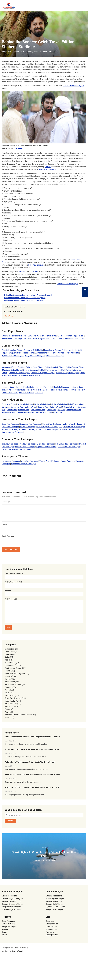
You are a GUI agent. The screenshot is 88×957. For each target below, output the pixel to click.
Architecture (9, 649)
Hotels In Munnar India (16, 390)
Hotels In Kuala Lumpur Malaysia (63, 390)
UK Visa (73, 407)
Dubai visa (34, 271)
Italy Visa (61, 410)
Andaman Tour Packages (25, 447)
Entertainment (10, 663)
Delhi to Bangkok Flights (54, 367)
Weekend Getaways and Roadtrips (18, 715)
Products (8, 690)
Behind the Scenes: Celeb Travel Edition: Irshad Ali (24, 300)
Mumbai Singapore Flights (12, 898)
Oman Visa (57, 412)
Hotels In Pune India (44, 387)
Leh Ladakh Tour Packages (66, 444)
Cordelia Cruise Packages (12, 432)
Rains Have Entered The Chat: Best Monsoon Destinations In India (32, 775)
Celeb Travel (47, 52)
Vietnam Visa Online (44, 412)
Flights (7, 671)
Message (6, 502)
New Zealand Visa (38, 410)
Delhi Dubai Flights (9, 896)
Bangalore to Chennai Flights (55, 350)
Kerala (4, 935)
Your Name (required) (14, 573)
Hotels (7, 679)
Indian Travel (10, 682)
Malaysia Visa (30, 407)
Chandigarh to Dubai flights (67, 284)
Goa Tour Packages (27, 444)
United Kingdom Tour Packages (49, 427)
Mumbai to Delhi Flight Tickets (14, 336)
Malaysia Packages (9, 924)
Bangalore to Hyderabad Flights (21, 353)
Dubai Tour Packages (10, 424)
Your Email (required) (13, 582)
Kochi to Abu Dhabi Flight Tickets (15, 339)
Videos (7, 709)
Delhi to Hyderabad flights (73, 86)
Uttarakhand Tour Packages (69, 447)
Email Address (8, 536)
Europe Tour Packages (11, 429)
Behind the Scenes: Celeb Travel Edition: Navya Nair (24, 298)
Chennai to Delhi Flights (33, 350)
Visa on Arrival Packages (49, 461)
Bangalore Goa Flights (54, 909)
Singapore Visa (17, 407)
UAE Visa (6, 407)
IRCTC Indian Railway (13, 684)
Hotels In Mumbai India (25, 387)
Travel (7, 693)
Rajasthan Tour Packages (46, 447)
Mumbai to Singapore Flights (67, 373)
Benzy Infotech (17, 951)
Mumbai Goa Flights (54, 901)
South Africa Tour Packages (74, 427)
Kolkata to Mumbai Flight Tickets (70, 336)
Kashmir (5, 929)
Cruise (7, 657)
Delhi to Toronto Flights (75, 367)
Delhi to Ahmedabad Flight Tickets (71, 339)
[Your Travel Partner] (9, 5)
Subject (8, 590)
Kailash (48, 167)
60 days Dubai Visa (59, 404)
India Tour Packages (10, 444)
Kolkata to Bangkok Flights (29, 375)
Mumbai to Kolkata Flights (68, 353)
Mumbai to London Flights (19, 373)
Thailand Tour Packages (51, 424)
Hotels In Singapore (61, 387)
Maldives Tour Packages (70, 429)
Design (7, 660)
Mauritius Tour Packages (48, 429)
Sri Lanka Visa (55, 407)
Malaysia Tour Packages (72, 424)
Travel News (10, 695)
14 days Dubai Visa (25, 404)
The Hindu (18, 148)
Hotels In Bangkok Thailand (37, 390)
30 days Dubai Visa (42, 404)
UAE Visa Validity (11, 704)
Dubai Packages (8, 921)
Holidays (8, 676)
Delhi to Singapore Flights (33, 370)
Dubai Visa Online (9, 404)
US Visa (65, 407)
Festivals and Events (13, 668)
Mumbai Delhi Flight (54, 896)
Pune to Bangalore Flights (12, 350)
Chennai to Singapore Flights (42, 373)
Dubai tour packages (36, 265)
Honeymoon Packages (11, 461)
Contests (8, 654)
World (7, 717)
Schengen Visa (52, 935)
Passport (8, 687)
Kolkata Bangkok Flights (11, 909)
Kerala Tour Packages (45, 444)
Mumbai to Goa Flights (55, 356)
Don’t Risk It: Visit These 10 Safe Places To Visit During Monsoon (32, 749)
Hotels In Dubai (8, 387)
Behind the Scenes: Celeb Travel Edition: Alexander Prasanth (28, 295)
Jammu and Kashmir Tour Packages (16, 449)
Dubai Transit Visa (75, 404)
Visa (6, 712)
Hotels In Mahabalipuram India (31, 393)
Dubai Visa (50, 921)
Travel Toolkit (10, 701)
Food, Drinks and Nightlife (15, 673)
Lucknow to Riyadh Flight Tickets (43, 339)
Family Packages (68, 461)
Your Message (11, 599)
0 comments (51, 860)
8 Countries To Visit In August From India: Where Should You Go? (32, 787)
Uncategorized (10, 706)
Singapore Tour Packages (30, 424)
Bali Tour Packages (29, 429)
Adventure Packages (29, 461)
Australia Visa (23, 410)
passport (22, 271)
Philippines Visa (8, 412)
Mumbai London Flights (11, 901)
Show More (9, 316)
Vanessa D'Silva (17, 52)
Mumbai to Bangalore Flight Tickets (42, 336)
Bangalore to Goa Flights (35, 356)
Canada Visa (12, 410)
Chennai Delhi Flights (54, 904)
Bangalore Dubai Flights (11, 907)
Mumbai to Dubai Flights (12, 370)
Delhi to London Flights (54, 370)
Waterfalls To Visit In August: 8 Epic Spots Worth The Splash (30, 762)
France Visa (51, 410)
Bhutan (4, 932)
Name (4, 525)
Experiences (10, 665)
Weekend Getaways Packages (23, 464)
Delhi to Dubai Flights (34, 367)
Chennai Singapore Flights (12, 904)
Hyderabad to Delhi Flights (12, 356)
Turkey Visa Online (73, 410)
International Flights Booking (13, 367)
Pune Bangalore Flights (55, 898)
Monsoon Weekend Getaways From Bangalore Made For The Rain (32, 737)
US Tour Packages (27, 427)
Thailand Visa (42, 407)
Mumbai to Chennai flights (49, 169)
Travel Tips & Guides (13, 698)
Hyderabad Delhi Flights (55, 907)
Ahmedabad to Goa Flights (45, 353)
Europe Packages (9, 926)
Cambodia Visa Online (25, 412)
